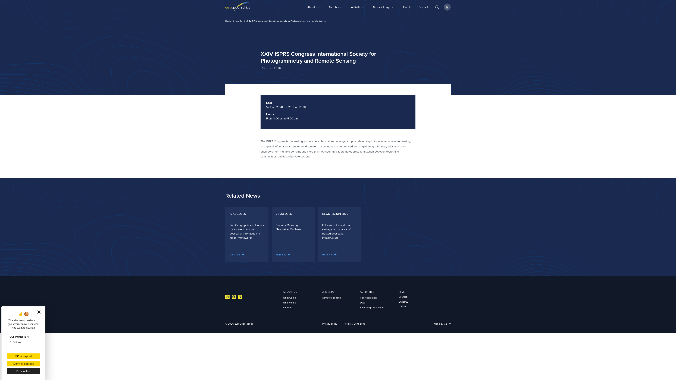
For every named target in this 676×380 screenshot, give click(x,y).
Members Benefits (332, 297)
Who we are (289, 302)
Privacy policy (329, 323)
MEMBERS (328, 292)
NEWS (402, 292)
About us (312, 7)
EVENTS (403, 297)
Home (228, 21)
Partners (287, 307)
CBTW (447, 323)
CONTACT (404, 301)
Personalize (23, 371)
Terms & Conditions (354, 323)
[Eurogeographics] (237, 7)
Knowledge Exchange (372, 307)
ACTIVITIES (367, 292)
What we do (289, 297)
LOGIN (402, 306)
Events (407, 7)
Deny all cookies (23, 364)
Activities (356, 7)
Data (362, 302)
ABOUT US (290, 292)
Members (334, 7)
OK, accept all (23, 356)
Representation (368, 297)
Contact (423, 7)
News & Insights (383, 7)
